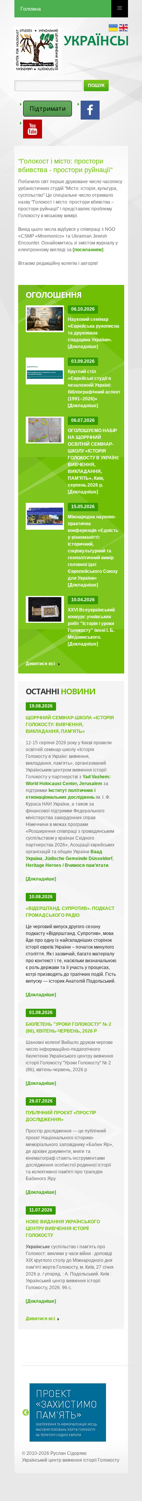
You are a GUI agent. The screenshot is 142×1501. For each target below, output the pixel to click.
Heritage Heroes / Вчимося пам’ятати (67, 865)
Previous (26, 1413)
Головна (30, 9)
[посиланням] (88, 249)
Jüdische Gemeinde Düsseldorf (78, 858)
